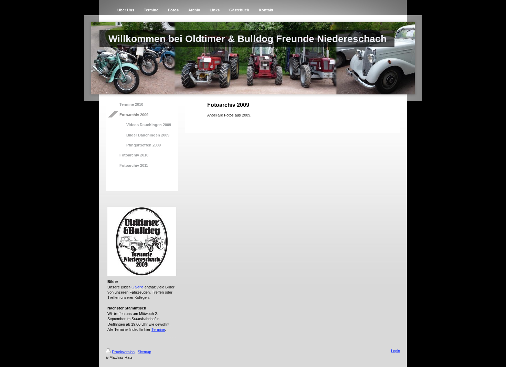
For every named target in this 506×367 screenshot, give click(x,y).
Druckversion (123, 352)
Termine (158, 329)
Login (395, 351)
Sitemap (144, 352)
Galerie (137, 287)
